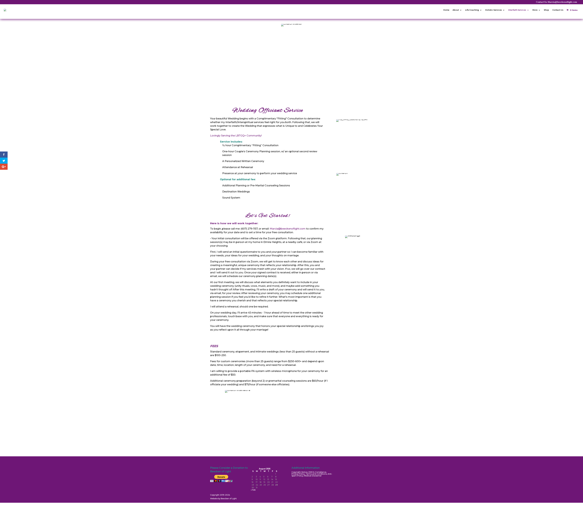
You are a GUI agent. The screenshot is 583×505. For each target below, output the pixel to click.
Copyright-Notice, (300, 472)
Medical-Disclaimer (313, 476)
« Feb (253, 490)
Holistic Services (493, 10)
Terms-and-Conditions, (317, 474)
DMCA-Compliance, (318, 472)
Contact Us (557, 10)
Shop (546, 10)
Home (446, 10)
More (534, 10)
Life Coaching (472, 10)
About (456, 10)
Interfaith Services (517, 10)
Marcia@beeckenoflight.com (287, 228)
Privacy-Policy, (299, 474)
